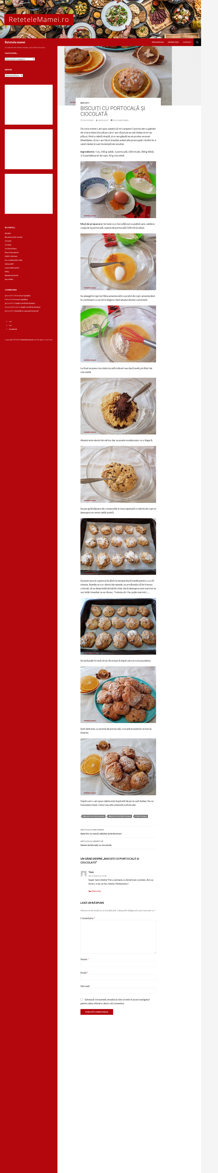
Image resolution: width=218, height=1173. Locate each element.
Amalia (8, 233)
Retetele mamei (15, 42)
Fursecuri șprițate (22, 295)
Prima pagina (158, 42)
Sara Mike (9, 279)
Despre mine (173, 42)
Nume (84, 959)
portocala (141, 816)
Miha (7, 271)
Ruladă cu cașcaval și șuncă (26, 311)
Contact (187, 42)
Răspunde (96, 891)
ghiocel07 (103, 120)
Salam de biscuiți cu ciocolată (95, 843)
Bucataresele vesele (13, 237)
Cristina (8, 245)
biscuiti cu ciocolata (93, 816)
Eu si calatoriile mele (13, 260)
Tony (91, 872)
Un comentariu (121, 120)
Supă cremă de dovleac (25, 303)
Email (84, 972)
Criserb (8, 241)
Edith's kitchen (11, 256)
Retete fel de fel (11, 275)
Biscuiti (84, 103)
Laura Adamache (12, 268)
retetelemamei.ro (28, 339)
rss (10, 321)
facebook (13, 329)
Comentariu (87, 918)
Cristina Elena (11, 248)
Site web (85, 985)
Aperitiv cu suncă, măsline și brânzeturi (101, 831)
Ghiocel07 (9, 264)
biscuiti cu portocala (120, 816)
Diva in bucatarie (12, 252)
